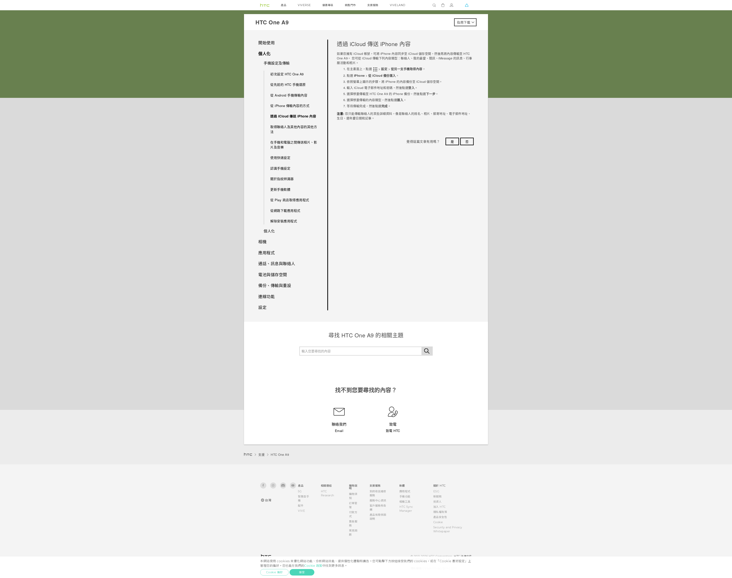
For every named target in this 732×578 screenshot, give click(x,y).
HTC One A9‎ (280, 454)
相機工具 (404, 501)
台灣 (268, 500)
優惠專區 (327, 5)
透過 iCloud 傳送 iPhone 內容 (293, 116)
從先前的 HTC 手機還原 (288, 84)
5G (300, 491)
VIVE (301, 511)
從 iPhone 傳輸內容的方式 (289, 105)
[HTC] (264, 5)
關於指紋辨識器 (282, 178)
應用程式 (404, 491)
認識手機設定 (280, 168)
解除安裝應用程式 (283, 221)
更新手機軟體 (280, 189)
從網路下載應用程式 (285, 210)
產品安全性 (440, 517)
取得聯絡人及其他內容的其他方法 (293, 129)
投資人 (437, 501)
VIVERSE (304, 5)
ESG (436, 491)
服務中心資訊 (378, 500)
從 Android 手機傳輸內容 (288, 95)
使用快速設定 (280, 157)
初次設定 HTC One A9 (287, 74)
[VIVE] (466, 5)
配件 (300, 505)
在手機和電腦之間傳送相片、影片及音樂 (293, 144)
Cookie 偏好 (274, 572)
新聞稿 (437, 496)
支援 (261, 454)
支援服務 (372, 5)
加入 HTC (439, 507)
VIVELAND (397, 5)
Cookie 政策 (313, 566)
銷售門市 (350, 5)
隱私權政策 (440, 512)
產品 (283, 5)
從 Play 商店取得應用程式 (289, 199)
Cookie (438, 522)
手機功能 (404, 496)
